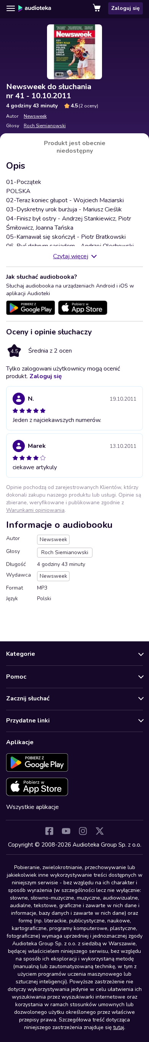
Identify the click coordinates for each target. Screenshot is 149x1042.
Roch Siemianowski (45, 126)
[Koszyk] (97, 8)
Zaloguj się (125, 8)
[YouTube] (66, 831)
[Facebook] (49, 831)
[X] (99, 831)
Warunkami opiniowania (35, 510)
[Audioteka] (34, 8)
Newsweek (35, 116)
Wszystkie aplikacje (32, 807)
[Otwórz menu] (10, 8)
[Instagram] (82, 831)
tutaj (118, 1027)
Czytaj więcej (70, 256)
